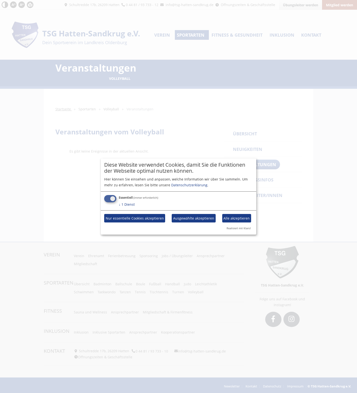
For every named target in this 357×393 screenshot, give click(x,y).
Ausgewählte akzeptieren (193, 218)
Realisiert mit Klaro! (239, 228)
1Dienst (127, 204)
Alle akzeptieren (236, 218)
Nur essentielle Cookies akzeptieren (135, 218)
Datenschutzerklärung (189, 185)
